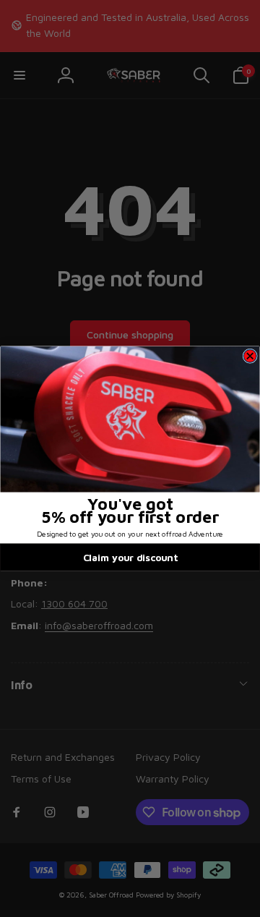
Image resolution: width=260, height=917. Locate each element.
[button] (129, 419)
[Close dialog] (249, 355)
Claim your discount (130, 557)
